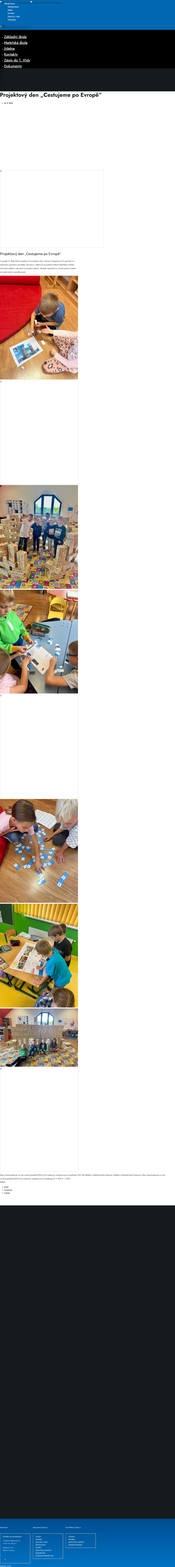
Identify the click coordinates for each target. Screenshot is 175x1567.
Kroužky (38, 1547)
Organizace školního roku (45, 1556)
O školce (71, 1536)
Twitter (7, 1193)
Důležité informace (75, 1545)
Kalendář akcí (40, 1553)
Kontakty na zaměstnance (12, 1536)
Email (6, 1187)
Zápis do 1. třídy (41, 1542)
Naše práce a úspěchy (44, 1550)
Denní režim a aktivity (76, 1542)
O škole (38, 1536)
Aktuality (39, 1539)
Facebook (8, 1190)
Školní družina (41, 1545)
